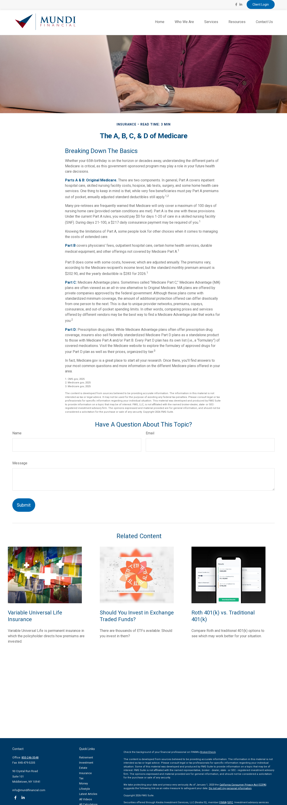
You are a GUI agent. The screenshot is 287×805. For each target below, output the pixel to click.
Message (19, 463)
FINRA (222, 802)
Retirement (86, 757)
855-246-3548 (30, 757)
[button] (159, 22)
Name (17, 433)
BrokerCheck (208, 752)
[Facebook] (236, 4)
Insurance (85, 773)
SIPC (230, 802)
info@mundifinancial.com (28, 790)
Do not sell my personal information (230, 788)
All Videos (85, 799)
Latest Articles (88, 794)
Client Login (260, 4)
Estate (83, 767)
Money (83, 783)
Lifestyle (84, 788)
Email (150, 433)
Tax (81, 778)
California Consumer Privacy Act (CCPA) (243, 784)
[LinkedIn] (240, 4)
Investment (86, 762)
